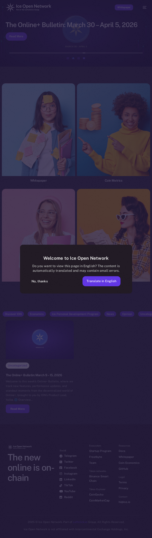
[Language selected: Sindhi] (72, 532)
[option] (2, 530)
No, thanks (40, 281)
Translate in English (101, 281)
